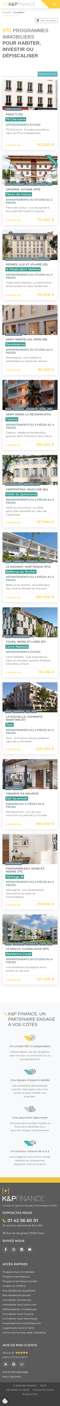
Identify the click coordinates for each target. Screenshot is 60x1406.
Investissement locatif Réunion (21, 1323)
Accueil (6, 12)
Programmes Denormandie (19, 1281)
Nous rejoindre (11, 1376)
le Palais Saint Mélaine (23, 269)
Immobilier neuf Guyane (17, 1314)
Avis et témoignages (15, 1372)
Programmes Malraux (16, 1276)
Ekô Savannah (17, 798)
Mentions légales (17, 1390)
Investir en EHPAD (14, 1286)
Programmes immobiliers (18, 1272)
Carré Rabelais (17, 646)
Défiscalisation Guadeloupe (19, 1309)
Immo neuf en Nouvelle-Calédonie (24, 1332)
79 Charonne (16, 119)
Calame (12, 419)
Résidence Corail (19, 954)
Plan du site (30, 1394)
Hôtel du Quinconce (21, 494)
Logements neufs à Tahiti (18, 1328)
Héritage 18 (15, 876)
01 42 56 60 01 (23, 1220)
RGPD (43, 1385)
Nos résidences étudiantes (19, 1290)
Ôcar (9, 724)
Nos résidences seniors (16, 1295)
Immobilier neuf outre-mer (19, 1304)
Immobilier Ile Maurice (16, 1300)
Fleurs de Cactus (19, 194)
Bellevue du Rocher (21, 571)
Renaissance (15, 344)
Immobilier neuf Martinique (20, 1318)
